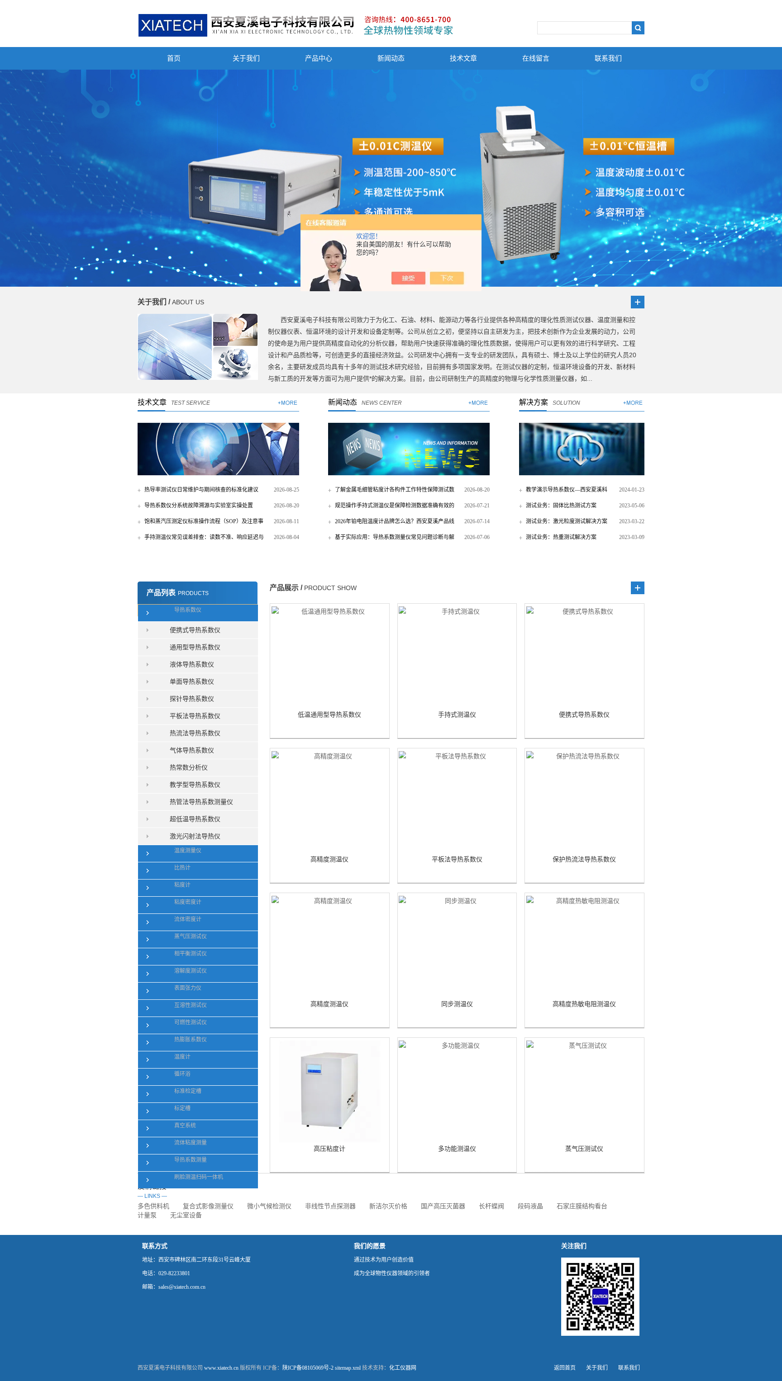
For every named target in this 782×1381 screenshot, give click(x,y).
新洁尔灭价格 (388, 1206)
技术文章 (463, 58)
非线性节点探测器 (330, 1206)
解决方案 (533, 402)
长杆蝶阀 (491, 1206)
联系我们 (608, 58)
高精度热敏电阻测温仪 (584, 1004)
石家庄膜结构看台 (582, 1206)
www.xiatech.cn (221, 1368)
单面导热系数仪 (192, 681)
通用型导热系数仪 (195, 647)
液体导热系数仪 (192, 664)
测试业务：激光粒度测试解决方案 (566, 521)
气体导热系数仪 (192, 750)
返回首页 (565, 1368)
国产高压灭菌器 (443, 1206)
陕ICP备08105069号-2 (308, 1368)
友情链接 (152, 1190)
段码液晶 (530, 1206)
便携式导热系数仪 (195, 630)
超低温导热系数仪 (195, 819)
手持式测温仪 (457, 714)
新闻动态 (391, 58)
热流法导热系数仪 (195, 733)
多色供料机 (153, 1206)
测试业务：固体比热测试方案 (561, 505)
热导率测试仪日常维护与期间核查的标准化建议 (201, 490)
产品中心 (318, 58)
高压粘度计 (329, 1148)
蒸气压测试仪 (584, 1148)
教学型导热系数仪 (195, 784)
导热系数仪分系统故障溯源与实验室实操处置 (198, 505)
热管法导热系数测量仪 (201, 802)
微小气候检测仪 (269, 1206)
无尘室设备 (186, 1215)
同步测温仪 (457, 1004)
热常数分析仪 (189, 767)
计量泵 (147, 1215)
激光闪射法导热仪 (195, 836)
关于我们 (246, 58)
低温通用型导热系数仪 (329, 714)
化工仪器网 (402, 1368)
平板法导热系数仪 (195, 716)
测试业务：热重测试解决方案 (561, 537)
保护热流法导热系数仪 (584, 859)
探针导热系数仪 (192, 698)
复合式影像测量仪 (208, 1206)
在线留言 (535, 58)
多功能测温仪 (457, 1148)
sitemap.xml (348, 1368)
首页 (174, 58)
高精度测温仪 (329, 859)
